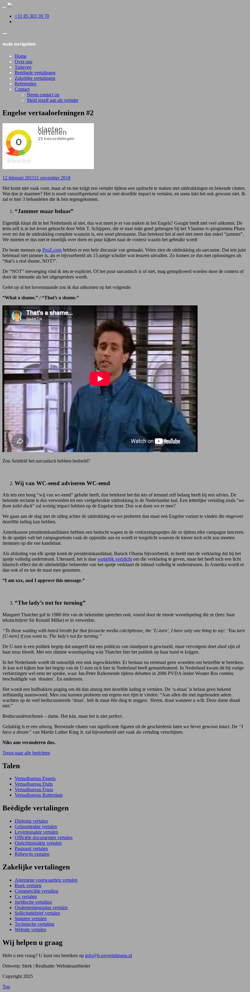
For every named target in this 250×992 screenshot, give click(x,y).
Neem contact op (43, 94)
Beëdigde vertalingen (35, 72)
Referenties (25, 83)
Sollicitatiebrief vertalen (37, 913)
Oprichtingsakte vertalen (38, 843)
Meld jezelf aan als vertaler (52, 100)
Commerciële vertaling (36, 891)
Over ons (23, 61)
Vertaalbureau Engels (35, 778)
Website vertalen (30, 929)
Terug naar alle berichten (26, 752)
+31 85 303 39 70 (32, 16)
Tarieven (23, 67)
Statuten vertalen (31, 918)
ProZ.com (52, 250)
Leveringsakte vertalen (36, 832)
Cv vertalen (26, 896)
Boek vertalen (28, 885)
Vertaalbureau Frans (34, 789)
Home (21, 56)
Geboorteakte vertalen (36, 826)
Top (6, 986)
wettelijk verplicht (115, 559)
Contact (22, 89)
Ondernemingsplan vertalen (41, 907)
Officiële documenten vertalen (44, 837)
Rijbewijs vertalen (32, 854)
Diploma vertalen (31, 821)
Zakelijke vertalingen (35, 78)
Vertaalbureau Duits (34, 784)
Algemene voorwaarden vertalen (46, 880)
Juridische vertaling (33, 902)
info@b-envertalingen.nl (108, 955)
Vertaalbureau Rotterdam (38, 795)
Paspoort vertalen (31, 848)
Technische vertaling (34, 924)
